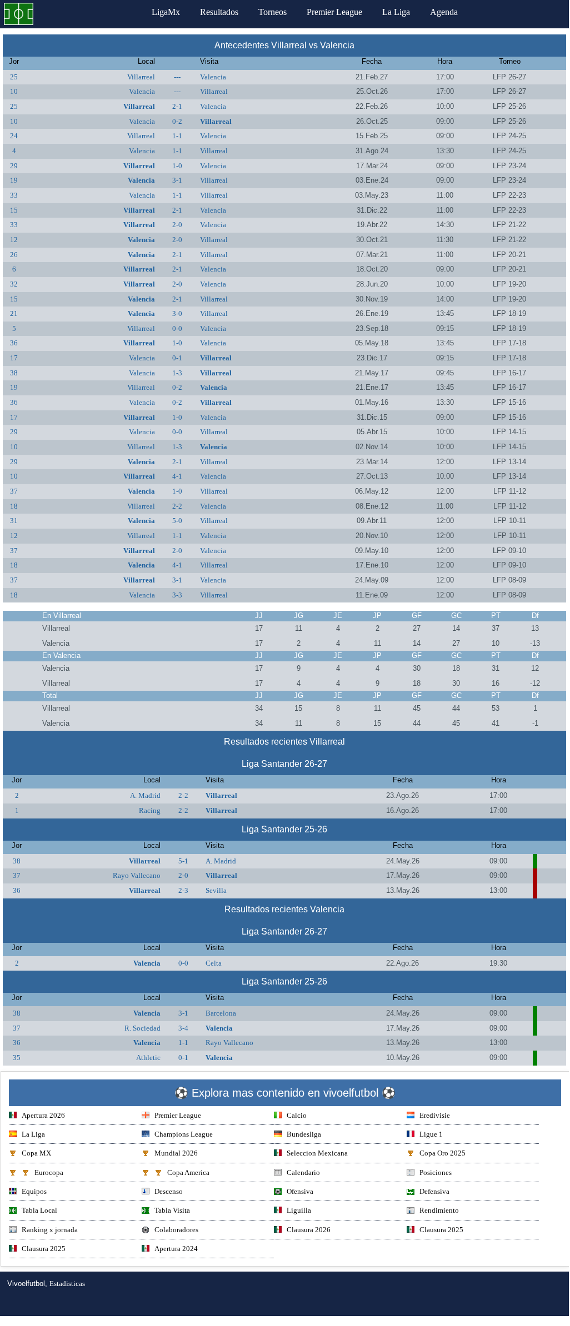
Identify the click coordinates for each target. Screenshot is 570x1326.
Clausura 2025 (441, 1229)
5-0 (177, 520)
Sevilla (216, 890)
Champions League (183, 1134)
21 (14, 313)
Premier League (334, 12)
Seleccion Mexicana (317, 1153)
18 (14, 506)
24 (14, 136)
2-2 (177, 506)
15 (14, 210)
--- (177, 77)
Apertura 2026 (43, 1115)
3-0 (177, 313)
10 (14, 91)
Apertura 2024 (176, 1248)
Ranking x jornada (50, 1229)
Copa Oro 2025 (442, 1153)
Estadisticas (67, 1283)
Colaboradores (176, 1229)
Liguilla (299, 1210)
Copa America (188, 1172)
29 (14, 166)
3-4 (183, 1028)
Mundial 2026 (176, 1153)
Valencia (213, 77)
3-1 (177, 180)
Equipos (34, 1191)
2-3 (183, 890)
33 (14, 195)
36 (14, 343)
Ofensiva (300, 1191)
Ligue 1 (431, 1134)
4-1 (177, 476)
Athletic (148, 1057)
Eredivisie (434, 1115)
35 (17, 1057)
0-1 (177, 358)
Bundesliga (304, 1134)
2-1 (177, 106)
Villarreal (141, 77)
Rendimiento (439, 1210)
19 (14, 180)
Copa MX (36, 1153)
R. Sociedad (142, 1028)
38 (14, 373)
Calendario (303, 1172)
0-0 (177, 328)
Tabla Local (39, 1210)
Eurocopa (48, 1172)
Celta (214, 963)
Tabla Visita (172, 1210)
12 (14, 239)
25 (14, 77)
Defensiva (434, 1191)
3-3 (177, 595)
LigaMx (166, 12)
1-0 (177, 166)
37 (14, 491)
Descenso (168, 1191)
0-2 (177, 121)
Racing (150, 810)
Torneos (272, 12)
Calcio (297, 1115)
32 (14, 284)
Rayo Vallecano (137, 875)
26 (14, 254)
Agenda (444, 12)
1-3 (177, 373)
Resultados (219, 12)
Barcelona (221, 1013)
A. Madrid (145, 795)
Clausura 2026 (309, 1229)
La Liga (396, 12)
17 (14, 358)
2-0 (177, 224)
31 (14, 520)
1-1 (177, 136)
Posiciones (435, 1172)
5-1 (183, 861)
